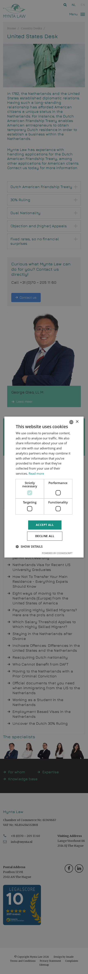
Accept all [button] (45, 525)
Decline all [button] (44, 536)
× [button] (77, 421)
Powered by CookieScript (57, 553)
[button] (29, 546)
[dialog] (44, 487)
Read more (36, 473)
